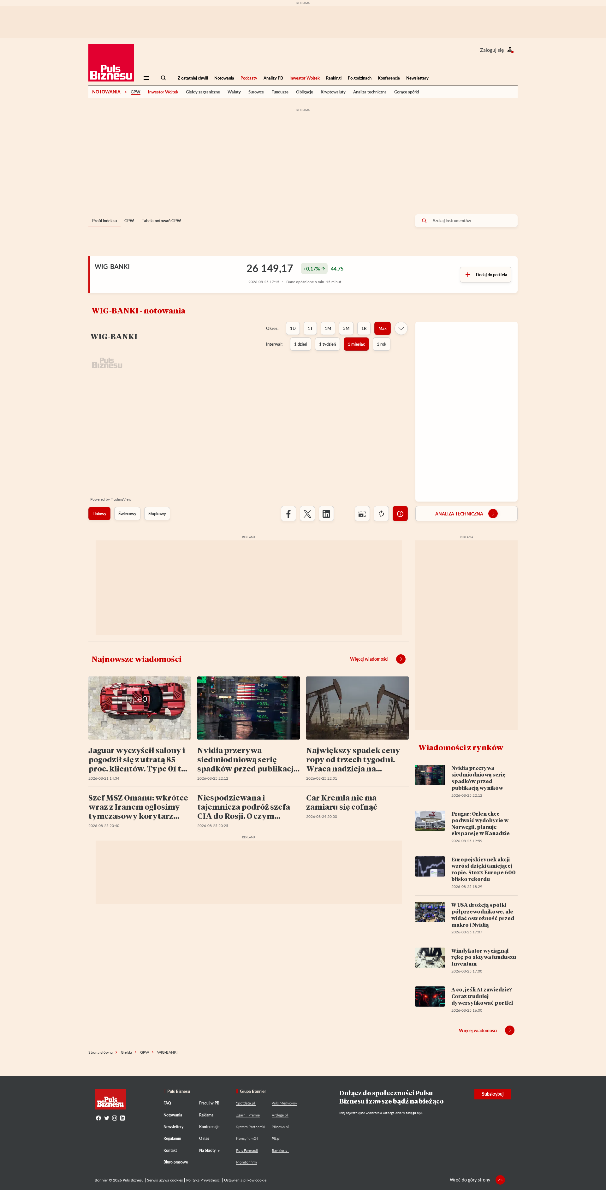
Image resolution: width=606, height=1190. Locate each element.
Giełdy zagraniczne (203, 91)
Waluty (234, 91)
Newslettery (417, 77)
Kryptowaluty (333, 91)
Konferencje (389, 77)
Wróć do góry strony (470, 1179)
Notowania (224, 77)
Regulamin (172, 1138)
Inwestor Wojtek (304, 77)
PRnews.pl (280, 1126)
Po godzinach (359, 77)
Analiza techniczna (370, 91)
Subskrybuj (493, 1094)
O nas (204, 1138)
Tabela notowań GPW (161, 220)
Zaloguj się (492, 50)
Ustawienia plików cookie (245, 1180)
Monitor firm (246, 1162)
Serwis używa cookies (165, 1180)
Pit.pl (276, 1138)
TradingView (121, 499)
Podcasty (249, 77)
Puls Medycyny (284, 1103)
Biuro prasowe (175, 1162)
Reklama (206, 1115)
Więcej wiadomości (369, 659)
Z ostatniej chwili (193, 77)
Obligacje (304, 91)
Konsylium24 (247, 1138)
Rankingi (334, 77)
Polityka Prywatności (203, 1180)
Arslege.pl (280, 1115)
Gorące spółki (406, 91)
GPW (135, 91)
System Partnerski (250, 1126)
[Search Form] (163, 78)
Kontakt (170, 1150)
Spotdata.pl (245, 1103)
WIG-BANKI (112, 266)
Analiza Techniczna (459, 513)
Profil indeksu (104, 220)
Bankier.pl (280, 1150)
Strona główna (100, 1052)
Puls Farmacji (247, 1150)
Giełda (126, 1052)
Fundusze (279, 91)
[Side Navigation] (146, 78)
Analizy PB (273, 77)
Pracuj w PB (209, 1103)
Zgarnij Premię (248, 1115)
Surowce (256, 91)
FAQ (167, 1103)
